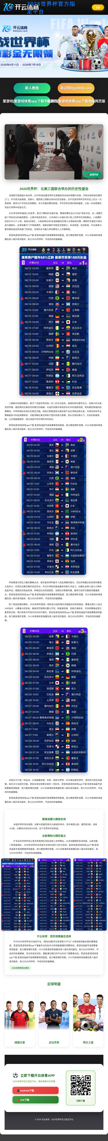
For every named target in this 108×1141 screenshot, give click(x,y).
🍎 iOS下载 (23, 1100)
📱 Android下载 (25, 1090)
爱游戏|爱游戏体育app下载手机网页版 (32, 101)
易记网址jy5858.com (76, 88)
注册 (98, 7)
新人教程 (32, 88)
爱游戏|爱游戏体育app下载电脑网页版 (76, 101)
